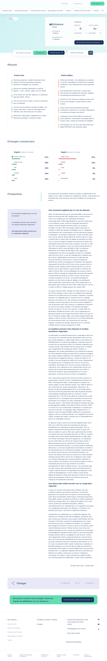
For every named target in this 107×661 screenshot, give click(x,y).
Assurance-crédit (12, 624)
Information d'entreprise (14, 628)
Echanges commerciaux (24, 52)
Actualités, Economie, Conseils (47, 619)
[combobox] (78, 53)
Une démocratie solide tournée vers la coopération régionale (24, 232)
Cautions (10, 640)
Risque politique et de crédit (15, 636)
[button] (8, 10)
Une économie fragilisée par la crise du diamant (24, 215)
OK (91, 52)
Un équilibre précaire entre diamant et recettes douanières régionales (24, 223)
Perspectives (41, 52)
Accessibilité (76, 654)
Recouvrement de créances (15, 632)
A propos (40, 624)
